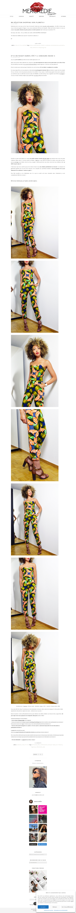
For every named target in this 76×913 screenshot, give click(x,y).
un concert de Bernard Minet (30, 64)
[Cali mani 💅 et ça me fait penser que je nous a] (42, 837)
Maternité (53, 16)
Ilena (41, 706)
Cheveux (21, 16)
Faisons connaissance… (38, 763)
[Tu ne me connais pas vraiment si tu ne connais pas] (33, 828)
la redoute (47, 45)
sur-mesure (59, 744)
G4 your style (46, 158)
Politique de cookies (48, 910)
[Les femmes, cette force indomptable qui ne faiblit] (42, 809)
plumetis (61, 45)
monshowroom (55, 45)
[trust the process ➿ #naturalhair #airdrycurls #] (33, 809)
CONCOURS (19, 744)
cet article (36, 75)
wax (44, 747)
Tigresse (37, 160)
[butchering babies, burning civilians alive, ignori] (33, 819)
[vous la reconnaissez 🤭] (42, 819)
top (45, 47)
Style (11, 16)
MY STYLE (20, 45)
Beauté (31, 16)
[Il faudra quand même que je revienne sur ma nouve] (42, 828)
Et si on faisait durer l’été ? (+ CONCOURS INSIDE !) (33, 56)
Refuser (55, 907)
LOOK (16, 45)
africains (34, 744)
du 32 (20, 28)
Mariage (41, 16)
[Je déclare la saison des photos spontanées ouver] (33, 837)
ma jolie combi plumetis (48, 26)
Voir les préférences (67, 907)
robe (31, 47)
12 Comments (38, 743)
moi (16, 720)
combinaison (36, 45)
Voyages (63, 16)
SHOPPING (24, 45)
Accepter (43, 907)
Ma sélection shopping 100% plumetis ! (28, 22)
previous (35, 754)
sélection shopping (38, 47)
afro (39, 744)
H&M (42, 45)
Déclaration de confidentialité (60, 910)
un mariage (15, 162)
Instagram (62, 73)
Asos (31, 45)
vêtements (39, 747)
